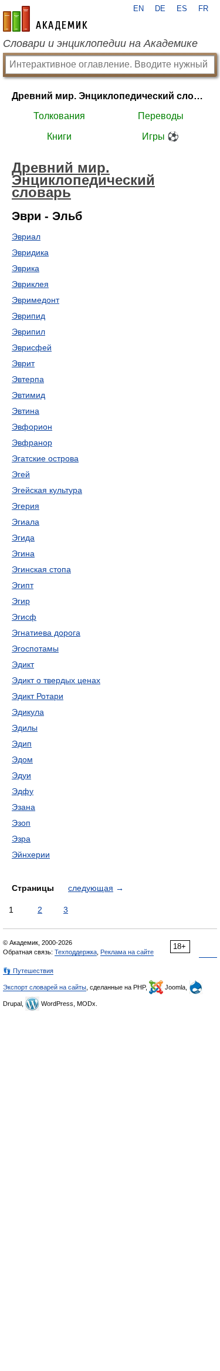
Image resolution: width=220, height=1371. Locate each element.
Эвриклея (30, 284)
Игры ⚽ (160, 136)
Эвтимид (28, 395)
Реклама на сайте (127, 951)
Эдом (22, 759)
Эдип (22, 743)
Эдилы (25, 727)
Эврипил (28, 331)
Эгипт (22, 585)
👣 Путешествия (28, 970)
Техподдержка (76, 951)
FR (203, 9)
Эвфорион (32, 426)
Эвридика (30, 252)
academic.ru (45, 19)
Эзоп (21, 823)
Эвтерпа (28, 379)
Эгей (21, 474)
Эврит (23, 363)
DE (160, 9)
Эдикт (23, 664)
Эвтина (25, 411)
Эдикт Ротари (37, 696)
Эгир (21, 601)
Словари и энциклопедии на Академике (100, 43)
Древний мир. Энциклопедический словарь (110, 96)
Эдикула (28, 712)
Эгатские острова (45, 458)
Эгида (23, 537)
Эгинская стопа (41, 569)
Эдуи (21, 775)
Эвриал (26, 236)
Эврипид (28, 315)
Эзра (21, 838)
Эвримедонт (35, 300)
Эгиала (25, 521)
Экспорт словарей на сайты (44, 987)
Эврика (25, 268)
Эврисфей (32, 347)
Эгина (23, 553)
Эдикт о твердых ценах (56, 680)
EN (138, 9)
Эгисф (24, 617)
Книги (59, 136)
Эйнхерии (31, 854)
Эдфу (22, 791)
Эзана (23, 807)
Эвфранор (32, 442)
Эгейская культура (47, 490)
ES (182, 9)
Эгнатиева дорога (46, 632)
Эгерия (25, 506)
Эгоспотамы (35, 648)
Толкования (59, 116)
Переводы (161, 116)
